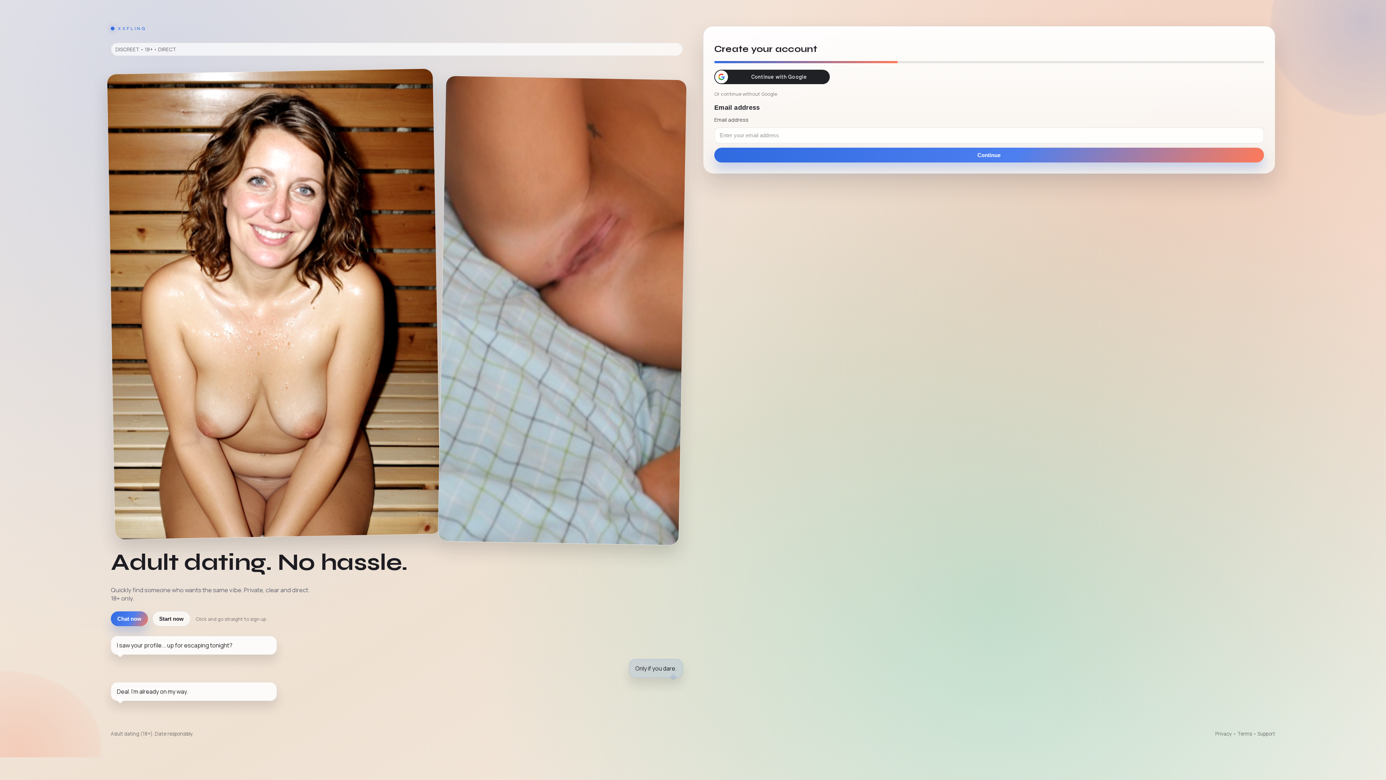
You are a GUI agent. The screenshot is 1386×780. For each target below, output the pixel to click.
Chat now (129, 619)
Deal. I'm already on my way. (152, 692)
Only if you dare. (656, 668)
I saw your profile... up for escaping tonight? (174, 645)
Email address (731, 119)
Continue (989, 155)
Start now (171, 619)
